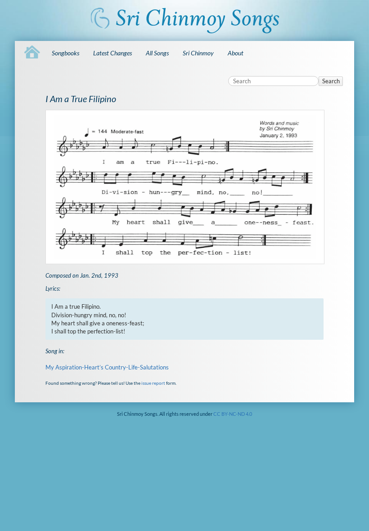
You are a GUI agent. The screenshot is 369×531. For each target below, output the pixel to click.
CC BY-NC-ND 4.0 (232, 414)
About (235, 53)
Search (331, 81)
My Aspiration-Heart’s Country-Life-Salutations (107, 367)
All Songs (157, 53)
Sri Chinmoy (198, 53)
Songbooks (65, 53)
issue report (153, 383)
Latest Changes (112, 53)
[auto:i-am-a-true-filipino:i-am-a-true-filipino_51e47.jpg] (184, 187)
